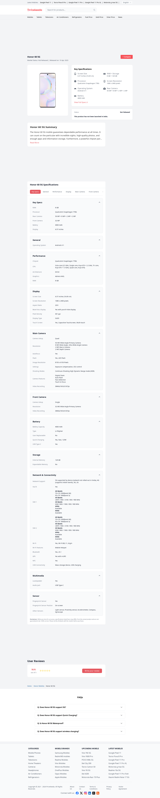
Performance (57, 192)
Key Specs (35, 192)
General (46, 192)
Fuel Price (88, 17)
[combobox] (71, 10)
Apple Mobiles (61, 777)
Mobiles (30, 17)
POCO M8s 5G (87, 760)
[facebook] (77, 793)
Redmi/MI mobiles (62, 756)
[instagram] (85, 793)
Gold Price (99, 17)
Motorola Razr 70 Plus (91, 777)
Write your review (92, 671)
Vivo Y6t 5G (86, 753)
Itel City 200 (86, 763)
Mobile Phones (34, 753)
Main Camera (80, 192)
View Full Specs (80, 102)
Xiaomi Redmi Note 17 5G (119, 777)
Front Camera (94, 192)
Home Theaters (34, 763)
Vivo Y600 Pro (87, 756)
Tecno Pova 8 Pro (60, 2)
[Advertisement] (116, 9)
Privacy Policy (109, 788)
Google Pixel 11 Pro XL (93, 2)
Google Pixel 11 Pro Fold (118, 774)
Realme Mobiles (61, 760)
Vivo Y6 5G (86, 770)
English (126, 2)
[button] (66, 202)
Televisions (49, 17)
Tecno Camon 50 (88, 767)
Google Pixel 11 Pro (76, 2)
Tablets (39, 17)
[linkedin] (89, 793)
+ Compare (127, 57)
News (120, 17)
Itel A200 (85, 774)
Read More (34, 142)
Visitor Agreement (123, 788)
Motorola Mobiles (62, 767)
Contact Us (82, 788)
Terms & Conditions (93, 788)
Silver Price (111, 17)
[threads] (93, 793)
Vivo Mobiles (60, 763)
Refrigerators (77, 17)
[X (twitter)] (81, 793)
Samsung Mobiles (62, 753)
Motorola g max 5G (111, 2)
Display (68, 192)
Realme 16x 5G (115, 770)
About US (72, 788)
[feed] (97, 793)
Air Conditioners (63, 17)
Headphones (33, 770)
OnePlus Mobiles (62, 770)
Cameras (31, 767)
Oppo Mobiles (61, 774)
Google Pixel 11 (45, 2)
